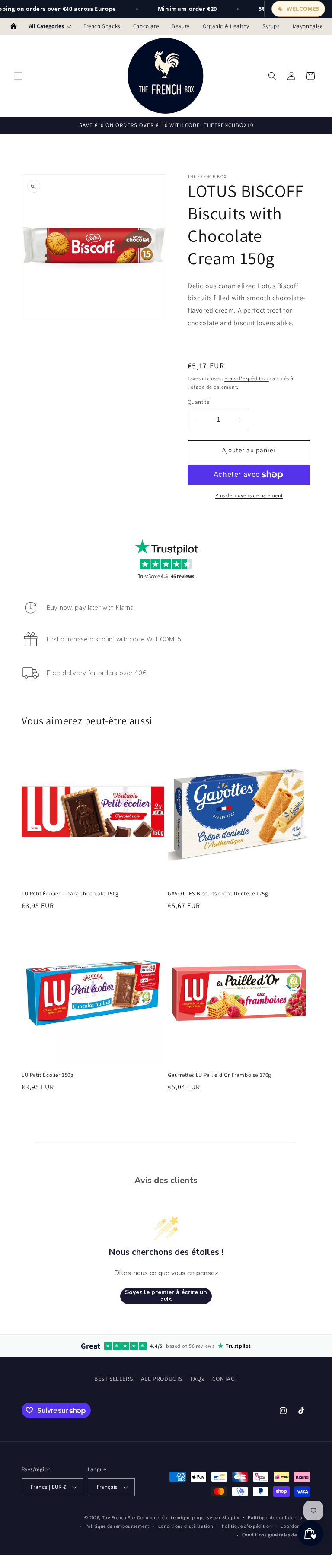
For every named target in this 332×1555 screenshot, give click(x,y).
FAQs (197, 1379)
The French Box (119, 1517)
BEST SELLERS (113, 1379)
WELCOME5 (303, 9)
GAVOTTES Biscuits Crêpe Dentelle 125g (218, 893)
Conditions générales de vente (276, 1535)
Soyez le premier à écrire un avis (166, 1296)
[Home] (13, 26)
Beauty (181, 26)
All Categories (46, 26)
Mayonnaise (308, 26)
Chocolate (146, 26)
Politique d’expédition (247, 1526)
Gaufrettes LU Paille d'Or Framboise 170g (219, 1075)
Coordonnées (295, 1526)
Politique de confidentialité (279, 1517)
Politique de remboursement (117, 1526)
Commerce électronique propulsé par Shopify (188, 1517)
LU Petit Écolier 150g (48, 1075)
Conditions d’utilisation (186, 1526)
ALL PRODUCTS (161, 1379)
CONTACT (225, 1379)
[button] (18, 76)
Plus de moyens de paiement (249, 495)
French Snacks (101, 26)
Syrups (271, 26)
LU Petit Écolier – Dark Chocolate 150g (70, 893)
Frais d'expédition (246, 378)
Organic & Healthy (226, 26)
